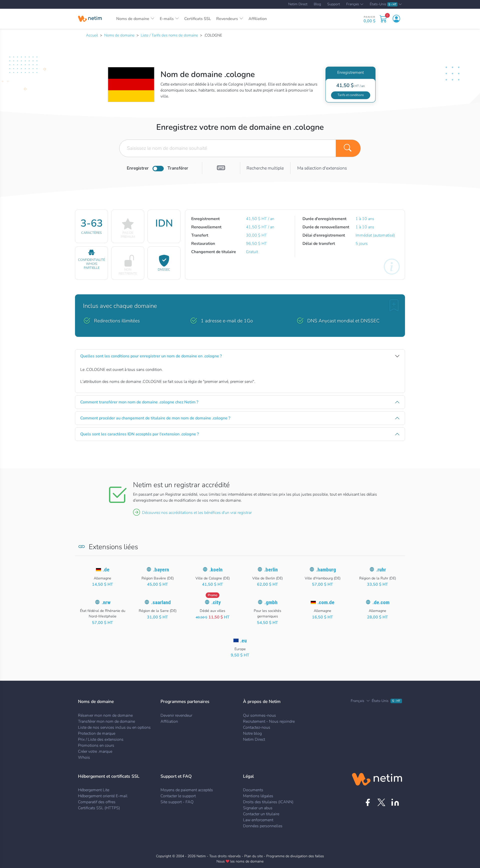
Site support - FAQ (177, 802)
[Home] (90, 18)
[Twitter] (381, 802)
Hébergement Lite (93, 790)
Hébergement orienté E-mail (103, 796)
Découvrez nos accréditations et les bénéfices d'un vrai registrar (197, 512)
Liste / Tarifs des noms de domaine (169, 35)
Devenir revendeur (176, 715)
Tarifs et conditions (351, 95)
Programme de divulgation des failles (295, 856)
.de (106, 570)
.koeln (216, 570)
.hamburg (326, 570)
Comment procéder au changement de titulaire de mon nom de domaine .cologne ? (155, 418)
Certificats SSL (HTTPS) (99, 808)
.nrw (106, 602)
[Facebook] (367, 802)
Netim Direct (298, 4)
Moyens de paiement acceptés (186, 790)
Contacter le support (178, 796)
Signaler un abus (257, 808)
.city (216, 602)
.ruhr (381, 570)
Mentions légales (258, 796)
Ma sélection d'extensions (322, 168)
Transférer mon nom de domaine (106, 721)
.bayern (161, 570)
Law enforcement (258, 820)
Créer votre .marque (95, 751)
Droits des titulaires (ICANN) (268, 802)
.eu (243, 641)
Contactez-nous (256, 727)
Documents (253, 790)
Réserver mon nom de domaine (105, 715)
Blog (317, 4)
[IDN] (221, 168)
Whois (84, 757)
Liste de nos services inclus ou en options (114, 727)
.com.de (326, 602)
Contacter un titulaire (261, 814)
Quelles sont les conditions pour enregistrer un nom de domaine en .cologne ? (151, 356)
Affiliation (257, 19)
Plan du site (253, 856)
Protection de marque (96, 733)
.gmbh (271, 602)
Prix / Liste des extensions (101, 739)
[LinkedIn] (395, 802)
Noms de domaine (119, 35)
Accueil (92, 35)
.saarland (161, 602)
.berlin (271, 570)
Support (333, 4)
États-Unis (383, 4)
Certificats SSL (197, 19)
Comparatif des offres (97, 802)
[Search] (348, 148)
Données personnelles (262, 826)
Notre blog (252, 733)
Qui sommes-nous (259, 715)
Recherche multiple (265, 168)
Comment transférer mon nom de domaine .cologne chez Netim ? (139, 402)
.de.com (381, 602)
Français (352, 5)
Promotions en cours (96, 745)
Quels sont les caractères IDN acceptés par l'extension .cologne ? (139, 434)
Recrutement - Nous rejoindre (269, 721)
